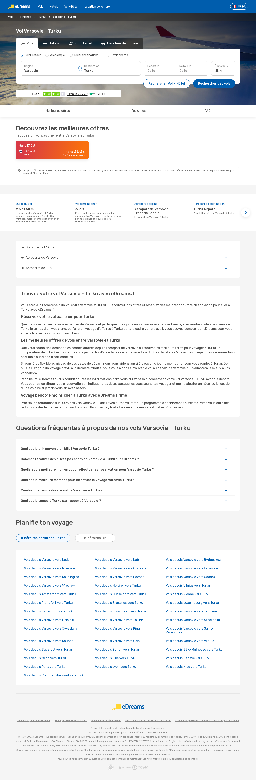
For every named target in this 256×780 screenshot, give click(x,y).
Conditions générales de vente (33, 720)
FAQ (208, 111)
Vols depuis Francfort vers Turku (48, 603)
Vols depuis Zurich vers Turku (117, 649)
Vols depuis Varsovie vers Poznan (120, 577)
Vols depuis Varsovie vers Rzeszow (50, 568)
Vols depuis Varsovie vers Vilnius (190, 641)
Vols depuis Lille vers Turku (115, 658)
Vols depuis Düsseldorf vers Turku (120, 594)
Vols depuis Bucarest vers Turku (48, 649)
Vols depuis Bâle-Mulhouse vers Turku (194, 649)
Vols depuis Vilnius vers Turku (188, 585)
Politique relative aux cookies (71, 720)
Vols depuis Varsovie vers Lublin (118, 560)
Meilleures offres (57, 111)
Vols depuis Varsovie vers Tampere (191, 611)
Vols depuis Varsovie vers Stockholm (193, 620)
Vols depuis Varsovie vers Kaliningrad (51, 577)
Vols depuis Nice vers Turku (186, 667)
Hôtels (54, 6)
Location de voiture (97, 6)
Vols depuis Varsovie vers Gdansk (190, 577)
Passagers (221, 65)
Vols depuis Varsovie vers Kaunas (48, 641)
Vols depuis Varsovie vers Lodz (47, 560)
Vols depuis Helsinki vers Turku (118, 585)
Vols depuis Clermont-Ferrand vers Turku (55, 675)
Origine (28, 66)
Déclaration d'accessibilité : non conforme (148, 720)
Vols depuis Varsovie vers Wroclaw (50, 585)
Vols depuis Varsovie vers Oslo (117, 641)
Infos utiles (137, 111)
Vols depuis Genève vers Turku (188, 658)
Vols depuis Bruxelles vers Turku (119, 603)
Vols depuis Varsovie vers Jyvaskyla (50, 628)
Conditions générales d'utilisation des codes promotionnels (207, 720)
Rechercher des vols (214, 83)
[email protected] (222, 745)
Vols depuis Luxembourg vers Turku (192, 603)
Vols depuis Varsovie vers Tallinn (119, 620)
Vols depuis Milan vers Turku (45, 658)
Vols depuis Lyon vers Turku (115, 667)
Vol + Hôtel (71, 6)
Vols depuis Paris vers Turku (45, 667)
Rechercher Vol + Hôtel (166, 83)
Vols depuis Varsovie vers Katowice (192, 568)
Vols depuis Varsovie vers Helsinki (49, 620)
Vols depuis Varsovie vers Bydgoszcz (193, 560)
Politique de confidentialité (106, 720)
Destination (91, 66)
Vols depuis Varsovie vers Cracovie (120, 568)
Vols (40, 6)
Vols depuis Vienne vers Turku (188, 594)
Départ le (153, 66)
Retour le (185, 66)
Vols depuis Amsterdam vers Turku (50, 594)
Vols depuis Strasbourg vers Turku (120, 611)
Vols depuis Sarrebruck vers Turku (49, 611)
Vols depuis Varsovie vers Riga (117, 628)
